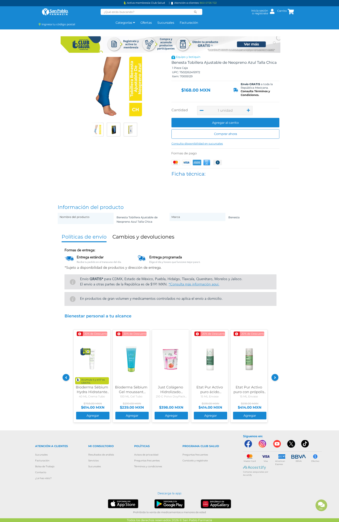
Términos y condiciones (148, 466)
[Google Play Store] (169, 503)
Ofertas (146, 23)
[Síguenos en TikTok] (305, 444)
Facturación (189, 23)
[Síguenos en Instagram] (262, 444)
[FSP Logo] (55, 11)
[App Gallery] (216, 503)
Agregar (93, 415)
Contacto (40, 472)
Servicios (93, 460)
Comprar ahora (225, 134)
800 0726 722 (208, 2)
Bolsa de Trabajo (45, 466)
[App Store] (123, 503)
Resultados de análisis (101, 454)
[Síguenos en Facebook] (248, 444)
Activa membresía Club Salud (146, 2)
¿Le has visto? (43, 478)
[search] (195, 12)
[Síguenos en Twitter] (291, 444)
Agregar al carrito (225, 123)
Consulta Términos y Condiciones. (255, 93)
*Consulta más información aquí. (194, 284)
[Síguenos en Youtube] (276, 444)
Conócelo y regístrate (195, 460)
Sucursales (165, 23)
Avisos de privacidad (146, 454)
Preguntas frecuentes (147, 460)
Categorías (124, 23)
